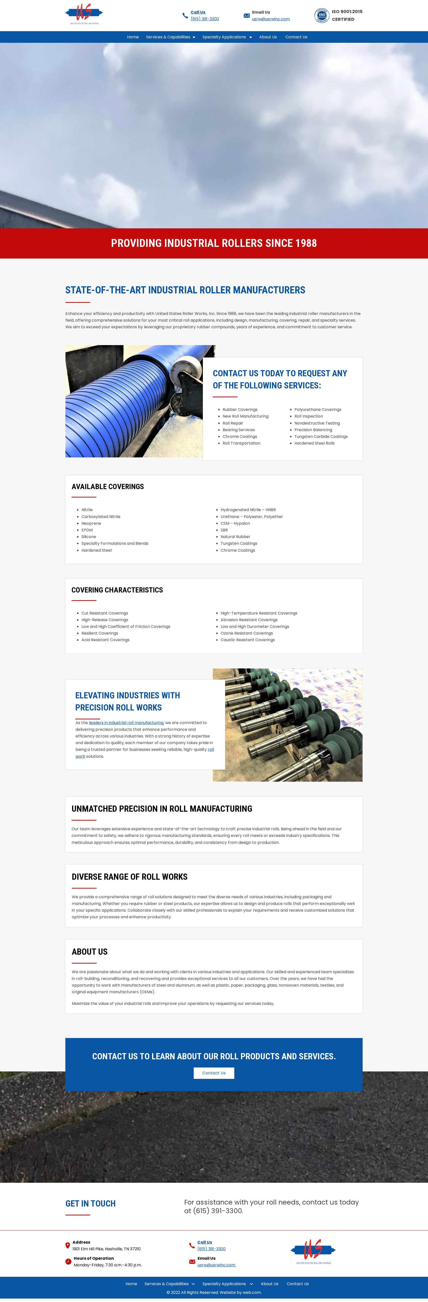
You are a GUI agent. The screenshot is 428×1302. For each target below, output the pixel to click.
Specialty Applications (225, 37)
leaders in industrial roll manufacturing (126, 723)
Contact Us (296, 37)
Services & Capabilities (168, 37)
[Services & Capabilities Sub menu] (194, 37)
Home (133, 37)
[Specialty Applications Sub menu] (250, 37)
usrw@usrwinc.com (271, 19)
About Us (268, 37)
